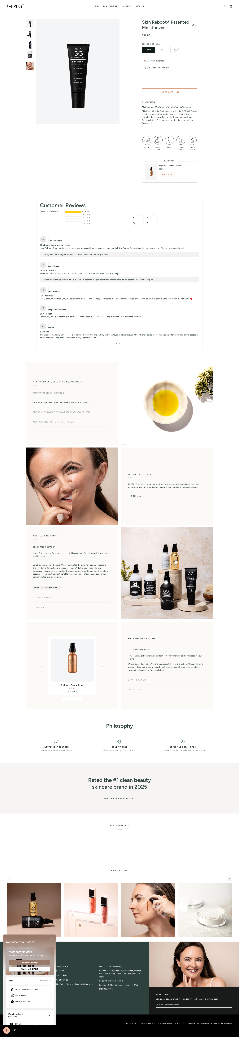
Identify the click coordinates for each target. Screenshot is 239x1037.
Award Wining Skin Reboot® (161, 1023)
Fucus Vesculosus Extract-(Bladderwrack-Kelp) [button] (62, 412)
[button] (97, 6)
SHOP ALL (136, 496)
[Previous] (41, 665)
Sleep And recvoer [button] (44, 567)
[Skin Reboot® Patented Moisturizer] (72, 660)
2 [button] (116, 343)
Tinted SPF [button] (134, 679)
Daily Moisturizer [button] (138, 660)
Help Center (58, 970)
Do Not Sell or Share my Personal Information (73, 984)
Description (148, 102)
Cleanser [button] (38, 587)
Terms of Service (60, 980)
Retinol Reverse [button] (42, 577)
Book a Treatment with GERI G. (193, 1023)
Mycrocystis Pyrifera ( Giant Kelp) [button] (53, 422)
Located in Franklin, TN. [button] (112, 967)
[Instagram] (15, 1030)
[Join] (230, 1004)
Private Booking (60, 975)
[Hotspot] (166, 582)
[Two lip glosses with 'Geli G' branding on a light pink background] (91, 910)
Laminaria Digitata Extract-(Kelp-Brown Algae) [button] (61, 402)
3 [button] (119, 343)
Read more (147, 123)
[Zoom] (41, 118)
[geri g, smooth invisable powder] (205, 910)
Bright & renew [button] (137, 669)
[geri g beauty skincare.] (34, 910)
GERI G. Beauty (132, 1023)
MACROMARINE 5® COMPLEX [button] (48, 393)
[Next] (102, 665)
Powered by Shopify (221, 1023)
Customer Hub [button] (60, 967)
